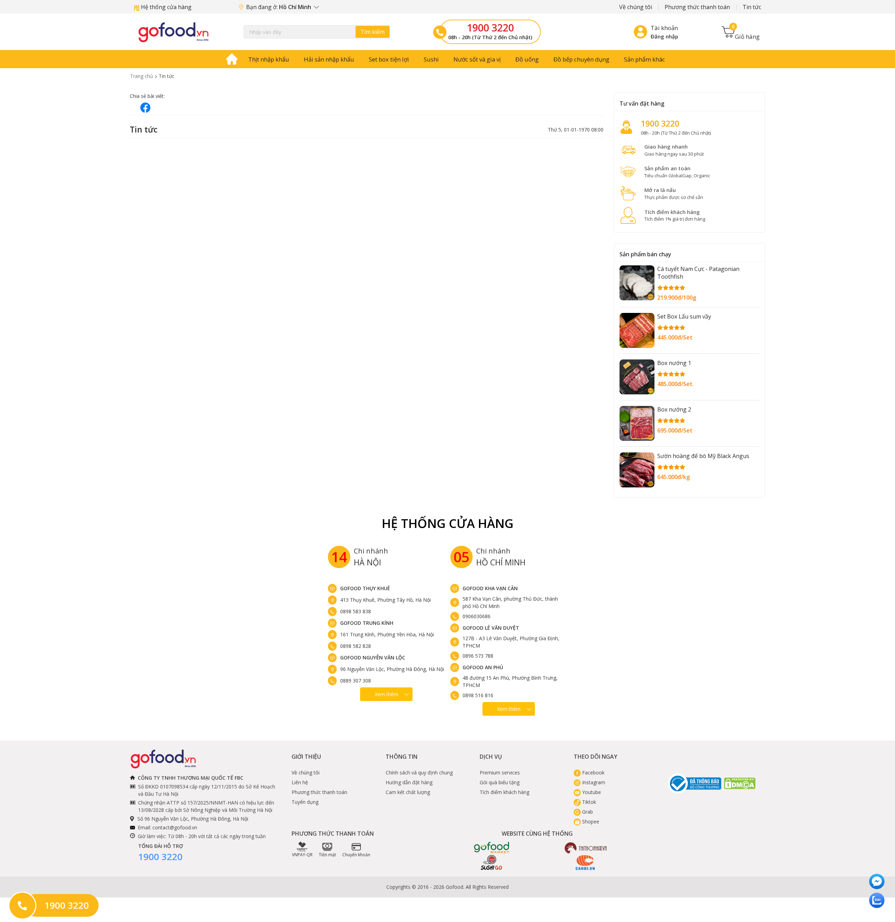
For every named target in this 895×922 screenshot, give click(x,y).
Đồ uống (527, 59)
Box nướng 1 (674, 363)
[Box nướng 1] (637, 376)
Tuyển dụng (305, 802)
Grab (587, 811)
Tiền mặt (327, 855)
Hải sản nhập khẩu (329, 59)
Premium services (500, 772)
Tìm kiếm (372, 32)
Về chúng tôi (635, 7)
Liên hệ (300, 782)
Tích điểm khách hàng (504, 792)
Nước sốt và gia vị (477, 59)
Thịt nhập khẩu (268, 59)
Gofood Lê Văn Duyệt (491, 627)
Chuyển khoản (356, 855)
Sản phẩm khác (644, 59)
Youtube (591, 792)
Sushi (431, 59)
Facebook (592, 772)
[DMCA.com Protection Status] (740, 783)
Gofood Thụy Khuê (365, 588)
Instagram (593, 782)
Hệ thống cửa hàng (165, 7)
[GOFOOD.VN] (173, 32)
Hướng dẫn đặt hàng (409, 782)
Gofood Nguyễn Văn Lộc (372, 657)
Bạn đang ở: (279, 7)
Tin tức (752, 7)
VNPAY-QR (302, 855)
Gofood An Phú (483, 667)
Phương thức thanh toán (697, 7)
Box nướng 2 (674, 409)
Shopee (590, 821)
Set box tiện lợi (389, 59)
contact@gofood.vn (174, 827)
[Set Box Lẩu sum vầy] (637, 330)
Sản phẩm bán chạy (645, 254)
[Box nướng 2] (637, 423)
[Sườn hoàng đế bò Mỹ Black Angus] (637, 469)
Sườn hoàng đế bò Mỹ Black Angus (703, 456)
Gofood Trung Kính (366, 623)
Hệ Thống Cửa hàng (448, 523)
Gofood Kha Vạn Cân (490, 588)
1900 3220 (490, 28)
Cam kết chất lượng (408, 792)
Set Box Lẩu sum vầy (684, 316)
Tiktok (588, 802)
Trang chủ (141, 76)
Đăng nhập (664, 36)
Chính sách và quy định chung (419, 772)
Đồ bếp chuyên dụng (581, 59)
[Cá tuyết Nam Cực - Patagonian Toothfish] (637, 282)
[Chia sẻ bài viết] (145, 107)
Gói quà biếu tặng (500, 782)
